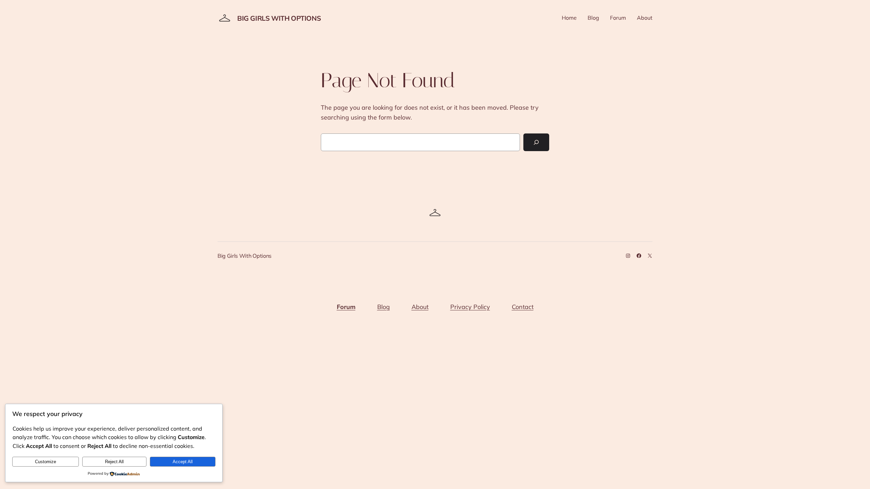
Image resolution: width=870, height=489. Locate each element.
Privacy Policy (470, 307)
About (420, 307)
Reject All (114, 461)
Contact (523, 307)
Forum (346, 307)
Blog (383, 307)
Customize (45, 461)
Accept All (183, 461)
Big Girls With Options (279, 18)
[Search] (536, 142)
